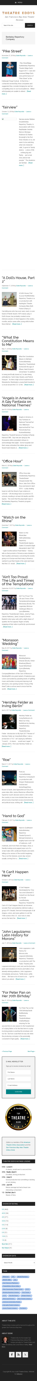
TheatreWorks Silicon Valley (11, 1286)
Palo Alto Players (13, 1295)
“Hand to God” (13, 816)
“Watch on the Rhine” (14, 519)
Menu (20, 2)
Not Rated (5, 1248)
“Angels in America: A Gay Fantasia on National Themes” (18, 401)
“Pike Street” (12, 51)
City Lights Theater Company (11, 1305)
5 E (3, 1209)
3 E (3, 1225)
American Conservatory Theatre (11, 1302)
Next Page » (31, 1051)
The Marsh (23, 1308)
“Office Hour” (12, 461)
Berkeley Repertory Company (11, 1292)
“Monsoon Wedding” (10, 642)
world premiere (23, 1277)
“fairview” (9, 107)
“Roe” (6, 760)
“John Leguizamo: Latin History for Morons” (16, 935)
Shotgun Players (26, 1295)
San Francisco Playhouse (10, 1283)
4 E (3, 1217)
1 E (3, 1240)
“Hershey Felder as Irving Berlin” (17, 704)
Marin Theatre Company (24, 1298)
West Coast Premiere (8, 1298)
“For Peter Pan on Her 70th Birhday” (16, 994)
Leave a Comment (29, 710)
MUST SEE (7, 1280)
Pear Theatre (25, 1292)
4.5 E (3, 1213)
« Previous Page (7, 1051)
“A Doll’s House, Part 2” (18, 279)
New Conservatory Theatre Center (12, 1289)
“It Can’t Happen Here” (15, 873)
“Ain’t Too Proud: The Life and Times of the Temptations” (18, 580)
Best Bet (5, 1244)
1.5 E (3, 1236)
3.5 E (3, 1221)
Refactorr (19, 1374)
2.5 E (3, 1229)
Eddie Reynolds (21, 55)
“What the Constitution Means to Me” (18, 340)
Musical (5, 1277)
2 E (3, 1232)
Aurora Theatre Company (10, 1308)
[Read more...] (17, 324)
